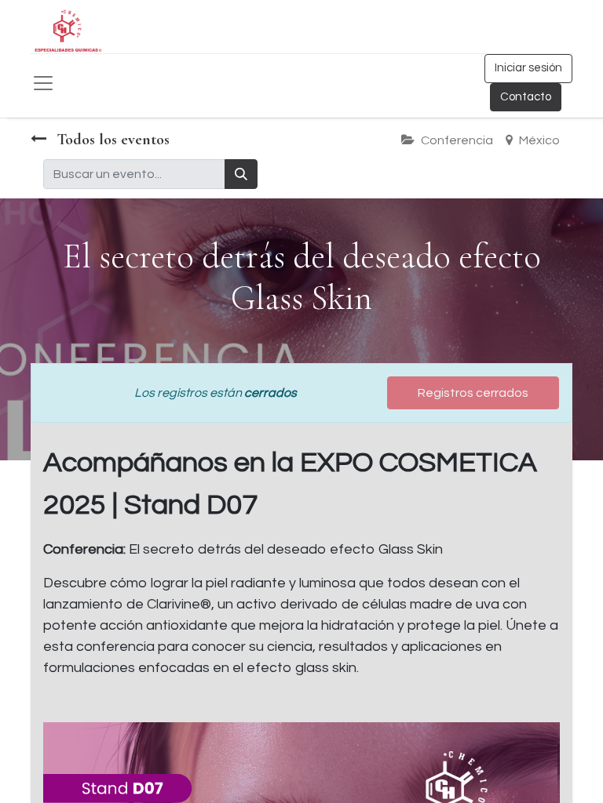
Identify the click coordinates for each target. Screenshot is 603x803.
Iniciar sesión (528, 68)
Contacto (525, 97)
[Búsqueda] (241, 174)
